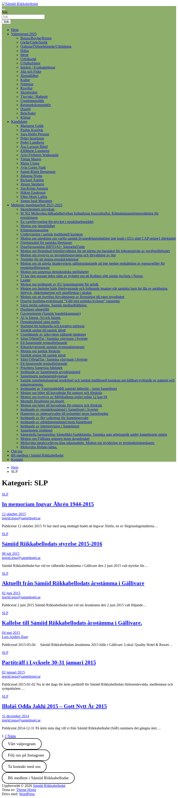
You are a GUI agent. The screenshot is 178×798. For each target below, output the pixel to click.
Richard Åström (32, 180)
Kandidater (19, 122)
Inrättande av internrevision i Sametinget (49, 426)
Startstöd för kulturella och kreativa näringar (52, 326)
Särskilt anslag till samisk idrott (43, 330)
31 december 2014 (15, 716)
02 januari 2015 (13, 672)
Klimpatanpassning (34, 230)
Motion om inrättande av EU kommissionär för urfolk (59, 284)
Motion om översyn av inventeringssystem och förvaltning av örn (68, 255)
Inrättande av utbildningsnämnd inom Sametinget (56, 422)
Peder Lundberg (32, 142)
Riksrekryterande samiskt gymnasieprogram (52, 347)
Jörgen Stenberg (32, 184)
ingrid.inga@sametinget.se (21, 518)
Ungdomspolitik (32, 101)
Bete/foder (28, 113)
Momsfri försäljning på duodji (42, 401)
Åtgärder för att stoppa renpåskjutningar (49, 259)
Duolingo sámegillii (34, 309)
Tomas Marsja (30, 159)
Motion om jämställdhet (37, 226)
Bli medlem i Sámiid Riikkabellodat (37, 455)
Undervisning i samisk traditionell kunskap (51, 234)
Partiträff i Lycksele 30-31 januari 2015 (49, 662)
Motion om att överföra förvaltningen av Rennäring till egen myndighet (72, 297)
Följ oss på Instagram (26, 755)
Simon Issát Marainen (36, 201)
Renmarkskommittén (35, 105)
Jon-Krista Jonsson (34, 188)
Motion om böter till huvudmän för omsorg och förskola (61, 393)
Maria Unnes (29, 163)
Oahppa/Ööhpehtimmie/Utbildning (45, 46)
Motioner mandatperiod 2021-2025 (36, 205)
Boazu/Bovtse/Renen (35, 38)
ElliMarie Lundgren (34, 151)
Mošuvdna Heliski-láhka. (38, 447)
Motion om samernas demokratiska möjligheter (54, 272)
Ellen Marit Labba (33, 197)
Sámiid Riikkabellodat (49, 786)
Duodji (25, 109)
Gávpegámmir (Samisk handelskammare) (50, 313)
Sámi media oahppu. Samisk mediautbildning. (53, 305)
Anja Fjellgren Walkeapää (39, 155)
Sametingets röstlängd (36, 430)
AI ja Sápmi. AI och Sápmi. (40, 318)
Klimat (25, 117)
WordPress (27, 794)
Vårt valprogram (22, 743)
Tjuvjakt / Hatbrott (34, 97)
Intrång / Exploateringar (37, 67)
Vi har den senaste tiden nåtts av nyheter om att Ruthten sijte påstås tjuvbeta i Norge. (81, 276)
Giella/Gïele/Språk (34, 42)
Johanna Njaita (31, 176)
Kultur (25, 80)
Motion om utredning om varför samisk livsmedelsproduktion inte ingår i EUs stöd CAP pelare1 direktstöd (98, 238)
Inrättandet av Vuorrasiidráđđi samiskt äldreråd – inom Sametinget (68, 389)
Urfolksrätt (28, 59)
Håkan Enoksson (32, 192)
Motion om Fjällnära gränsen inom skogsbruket (54, 439)
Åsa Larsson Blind (34, 147)
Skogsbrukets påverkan (37, 209)
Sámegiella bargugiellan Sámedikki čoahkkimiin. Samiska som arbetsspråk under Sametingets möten (93, 434)
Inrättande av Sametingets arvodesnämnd (50, 372)
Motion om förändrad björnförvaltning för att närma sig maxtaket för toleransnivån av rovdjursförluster (95, 251)
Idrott (24, 55)
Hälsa (24, 51)
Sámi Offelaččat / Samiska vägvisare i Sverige (54, 338)
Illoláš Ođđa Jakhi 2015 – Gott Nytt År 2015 (54, 706)
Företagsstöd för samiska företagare (46, 243)
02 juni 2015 (11, 593)
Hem (14, 30)
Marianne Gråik (32, 126)
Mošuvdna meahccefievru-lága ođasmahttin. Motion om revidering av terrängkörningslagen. (87, 443)
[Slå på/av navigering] (4, 9)
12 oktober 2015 (14, 514)
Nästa (11, 736)
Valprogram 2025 (24, 34)
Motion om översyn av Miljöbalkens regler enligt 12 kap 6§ (63, 397)
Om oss (16, 451)
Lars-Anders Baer (15, 637)
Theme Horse (26, 790)
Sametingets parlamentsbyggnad (43, 376)
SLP (5, 494)
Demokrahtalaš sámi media (40, 322)
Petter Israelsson (32, 138)
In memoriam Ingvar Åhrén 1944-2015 (48, 504)
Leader (25, 280)
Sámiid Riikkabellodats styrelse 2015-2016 (52, 544)
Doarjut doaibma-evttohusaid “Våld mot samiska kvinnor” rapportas (70, 301)
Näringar (26, 84)
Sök (5, 12)
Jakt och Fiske (30, 71)
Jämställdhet (29, 76)
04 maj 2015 (11, 633)
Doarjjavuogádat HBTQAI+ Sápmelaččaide (52, 247)
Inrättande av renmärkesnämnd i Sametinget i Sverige (59, 409)
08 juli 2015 (10, 554)
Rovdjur (26, 88)
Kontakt (17, 459)
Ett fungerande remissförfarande (43, 343)
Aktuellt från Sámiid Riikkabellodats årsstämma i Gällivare (73, 583)
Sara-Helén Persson (34, 134)
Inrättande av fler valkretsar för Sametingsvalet (54, 418)
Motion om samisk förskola (40, 351)
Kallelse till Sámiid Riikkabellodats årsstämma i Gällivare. (72, 623)
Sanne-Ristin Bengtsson (37, 172)
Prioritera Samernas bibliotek (41, 368)
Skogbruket (28, 92)
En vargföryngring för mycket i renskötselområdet (56, 222)
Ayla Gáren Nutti (33, 167)
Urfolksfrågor (30, 63)
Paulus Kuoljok (31, 130)
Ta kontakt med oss (24, 766)
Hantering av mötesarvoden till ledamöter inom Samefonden (64, 414)
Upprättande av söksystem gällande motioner (53, 334)
